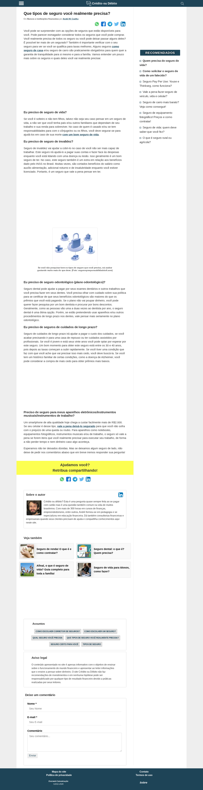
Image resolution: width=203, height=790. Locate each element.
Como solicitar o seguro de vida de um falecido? (159, 73)
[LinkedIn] (120, 494)
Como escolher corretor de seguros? (58, 631)
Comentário (34, 730)
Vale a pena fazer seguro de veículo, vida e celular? (158, 94)
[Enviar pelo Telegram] (110, 24)
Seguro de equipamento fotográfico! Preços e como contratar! (156, 117)
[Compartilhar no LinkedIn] (123, 24)
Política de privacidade (59, 775)
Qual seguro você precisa (47, 638)
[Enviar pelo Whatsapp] (97, 24)
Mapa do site (59, 772)
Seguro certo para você (64, 644)
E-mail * (32, 717)
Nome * (32, 703)
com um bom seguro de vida (80, 134)
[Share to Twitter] (116, 24)
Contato (144, 772)
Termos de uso (144, 775)
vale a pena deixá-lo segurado (76, 426)
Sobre (143, 782)
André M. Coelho (71, 19)
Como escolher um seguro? (100, 631)
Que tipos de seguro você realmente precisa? (93, 638)
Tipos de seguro (92, 644)
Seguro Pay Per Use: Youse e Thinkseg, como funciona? (159, 83)
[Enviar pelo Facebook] (103, 24)
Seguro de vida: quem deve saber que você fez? (158, 129)
